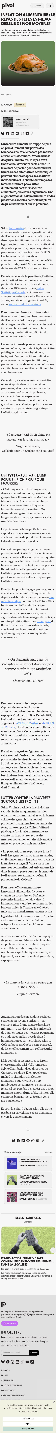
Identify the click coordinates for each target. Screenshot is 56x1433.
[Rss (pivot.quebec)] (32, 1362)
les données (16, 228)
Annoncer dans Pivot (13, 1395)
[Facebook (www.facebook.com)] (7, 1362)
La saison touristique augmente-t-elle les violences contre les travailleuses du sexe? (31, 1194)
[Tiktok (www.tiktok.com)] (22, 1362)
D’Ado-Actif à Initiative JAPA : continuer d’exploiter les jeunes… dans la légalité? (32, 1177)
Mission (5, 1370)
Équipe (4, 1375)
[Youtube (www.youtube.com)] (27, 1362)
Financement (8, 1390)
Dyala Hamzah (27, 1166)
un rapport (44, 621)
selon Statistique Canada (22, 290)
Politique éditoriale (11, 1385)
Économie (20, 104)
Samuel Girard (27, 1199)
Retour (8, 94)
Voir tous (48, 1152)
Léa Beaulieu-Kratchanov (33, 1182)
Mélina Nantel (22, 119)
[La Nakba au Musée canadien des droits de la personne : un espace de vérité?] (12, 1163)
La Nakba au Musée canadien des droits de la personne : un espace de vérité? (33, 1160)
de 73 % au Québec (26, 723)
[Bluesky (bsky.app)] (3, 1362)
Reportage (44, 1269)
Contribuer (7, 1380)
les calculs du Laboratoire (25, 304)
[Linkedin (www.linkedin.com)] (17, 1362)
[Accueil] (8, 6)
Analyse (8, 104)
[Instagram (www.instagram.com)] (12, 1362)
